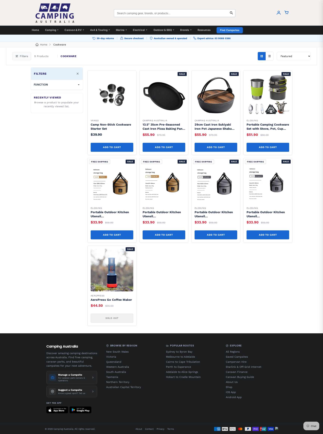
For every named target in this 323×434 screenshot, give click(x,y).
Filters (24, 56)
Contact (149, 429)
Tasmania (112, 376)
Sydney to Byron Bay (179, 351)
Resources (204, 29)
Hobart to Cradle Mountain (183, 376)
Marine (121, 29)
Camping (52, 29)
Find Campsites (229, 30)
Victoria (111, 356)
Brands (185, 29)
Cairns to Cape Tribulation (183, 361)
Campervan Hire (236, 361)
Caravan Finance (236, 371)
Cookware (59, 44)
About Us (232, 381)
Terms (170, 429)
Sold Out (112, 318)
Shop (229, 387)
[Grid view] (262, 56)
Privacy (160, 429)
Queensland (113, 361)
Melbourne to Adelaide (180, 356)
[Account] (279, 13)
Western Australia (117, 366)
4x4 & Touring (100, 29)
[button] (128, 78)
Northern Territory (117, 381)
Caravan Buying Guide (240, 376)
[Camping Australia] (55, 13)
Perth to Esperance (178, 366)
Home (35, 29)
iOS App (231, 392)
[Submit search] (231, 13)
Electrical (140, 29)
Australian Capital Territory (123, 387)
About (139, 429)
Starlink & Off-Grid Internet (243, 366)
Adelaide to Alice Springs (182, 371)
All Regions (233, 351)
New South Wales (117, 351)
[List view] (269, 56)
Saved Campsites (237, 356)
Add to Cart (112, 147)
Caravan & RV (74, 29)
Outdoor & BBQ (163, 29)
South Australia (116, 371)
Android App (234, 397)
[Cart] (286, 13)
